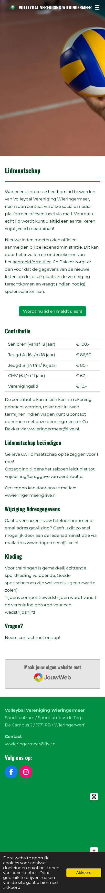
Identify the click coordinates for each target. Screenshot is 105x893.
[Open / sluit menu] (97, 7)
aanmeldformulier (32, 261)
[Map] (52, 827)
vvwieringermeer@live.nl (31, 495)
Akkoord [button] (84, 872)
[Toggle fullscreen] (94, 796)
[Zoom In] (94, 850)
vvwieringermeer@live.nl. (53, 428)
